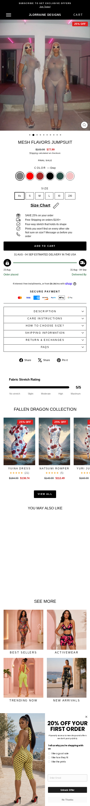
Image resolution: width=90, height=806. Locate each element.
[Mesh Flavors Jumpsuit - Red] (12, 584)
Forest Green (60, 176)
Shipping (33, 153)
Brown (40, 176)
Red (30, 176)
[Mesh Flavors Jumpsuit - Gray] (7, 584)
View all (45, 494)
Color (44, 167)
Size (45, 188)
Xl (59, 195)
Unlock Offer (67, 789)
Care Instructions (45, 318)
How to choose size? (45, 325)
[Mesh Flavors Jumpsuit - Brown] (16, 584)
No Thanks (67, 799)
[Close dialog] (86, 717)
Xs (19, 195)
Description (45, 311)
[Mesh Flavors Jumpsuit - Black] (21, 584)
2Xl (70, 195)
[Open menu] (8, 15)
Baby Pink (70, 176)
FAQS (45, 347)
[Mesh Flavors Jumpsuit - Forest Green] (26, 584)
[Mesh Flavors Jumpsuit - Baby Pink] (31, 584)
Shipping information (45, 332)
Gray (20, 176)
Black (50, 176)
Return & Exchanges (45, 340)
